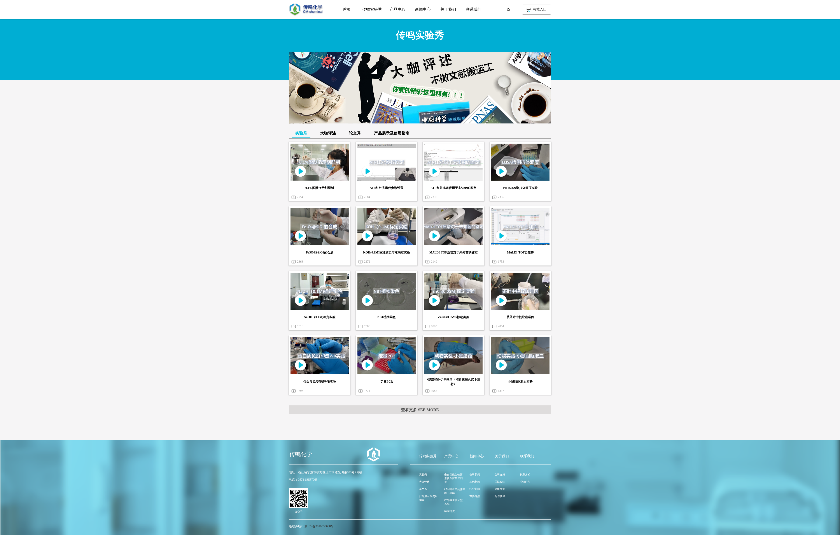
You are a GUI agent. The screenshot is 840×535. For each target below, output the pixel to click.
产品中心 (397, 9)
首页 (347, 9)
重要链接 (474, 496)
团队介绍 (500, 481)
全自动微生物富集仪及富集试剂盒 (453, 478)
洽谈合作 (525, 481)
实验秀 (301, 133)
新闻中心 (423, 9)
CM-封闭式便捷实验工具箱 (454, 491)
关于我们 (448, 9)
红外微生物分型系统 (453, 502)
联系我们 (473, 9)
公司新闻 (474, 474)
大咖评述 (328, 133)
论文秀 (355, 133)
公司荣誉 (500, 489)
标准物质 (449, 511)
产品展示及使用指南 (392, 133)
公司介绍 (500, 474)
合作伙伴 (500, 496)
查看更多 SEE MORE (420, 410)
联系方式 (525, 474)
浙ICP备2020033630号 (319, 526)
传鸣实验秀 (372, 9)
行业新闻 (474, 489)
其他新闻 (474, 481)
